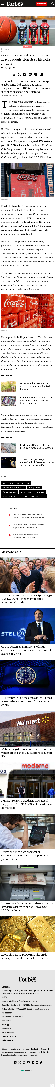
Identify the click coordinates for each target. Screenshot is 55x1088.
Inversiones (9, 496)
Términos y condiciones (11, 1049)
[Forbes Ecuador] (15, 4)
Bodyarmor (34, 487)
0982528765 (7, 1028)
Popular (13, 508)
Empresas (26, 492)
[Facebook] (24, 74)
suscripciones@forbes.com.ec (12, 1017)
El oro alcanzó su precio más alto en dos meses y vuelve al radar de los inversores (25, 956)
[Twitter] (19, 74)
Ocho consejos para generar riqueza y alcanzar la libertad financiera (35, 386)
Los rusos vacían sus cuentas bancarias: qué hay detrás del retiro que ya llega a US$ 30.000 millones (27, 907)
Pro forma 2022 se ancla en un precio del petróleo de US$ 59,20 (36, 446)
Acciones (8, 483)
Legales (26, 1049)
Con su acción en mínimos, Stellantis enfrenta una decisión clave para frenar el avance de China (26, 650)
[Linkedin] (41, 74)
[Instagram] (24, 1063)
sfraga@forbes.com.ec (41, 1009)
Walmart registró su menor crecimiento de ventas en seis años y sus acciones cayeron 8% (26, 753)
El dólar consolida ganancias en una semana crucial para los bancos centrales (36, 401)
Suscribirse (41, 4)
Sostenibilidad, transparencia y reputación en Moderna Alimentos (28, 526)
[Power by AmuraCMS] (27, 1070)
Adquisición (23, 483)
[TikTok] (41, 1063)
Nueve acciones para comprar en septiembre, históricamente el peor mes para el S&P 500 (24, 856)
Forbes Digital (7, 64)
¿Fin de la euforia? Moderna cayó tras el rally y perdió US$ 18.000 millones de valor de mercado (27, 804)
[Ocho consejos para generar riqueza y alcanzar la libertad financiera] (8, 386)
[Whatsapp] (14, 74)
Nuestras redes (34, 1052)
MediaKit (34, 1049)
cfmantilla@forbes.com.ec (27, 1001)
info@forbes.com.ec (33, 993)
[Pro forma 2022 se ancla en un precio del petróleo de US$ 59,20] (8, 448)
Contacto (43, 1049)
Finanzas (39, 492)
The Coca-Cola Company (32, 496)
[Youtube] (28, 1063)
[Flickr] (37, 1063)
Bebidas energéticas (13, 487)
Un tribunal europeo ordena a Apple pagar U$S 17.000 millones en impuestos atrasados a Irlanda (26, 599)
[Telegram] (35, 74)
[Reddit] (30, 74)
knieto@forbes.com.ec (44, 1005)
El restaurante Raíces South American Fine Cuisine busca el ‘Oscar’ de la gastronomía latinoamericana (29, 516)
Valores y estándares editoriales (14, 1052)
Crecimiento (9, 492)
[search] (52, 3)
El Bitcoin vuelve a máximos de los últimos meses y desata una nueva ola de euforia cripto (26, 701)
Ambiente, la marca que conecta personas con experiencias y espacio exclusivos (25, 536)
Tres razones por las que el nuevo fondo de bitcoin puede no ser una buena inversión (37, 462)
